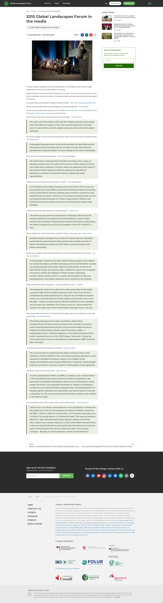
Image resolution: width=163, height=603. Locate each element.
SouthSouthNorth (71, 530)
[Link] (6, 3)
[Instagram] (104, 475)
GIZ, (92, 525)
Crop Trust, (105, 523)
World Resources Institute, (122, 532)
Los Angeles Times (43, 316)
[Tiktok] (126, 475)
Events (57, 3)
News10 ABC (56, 110)
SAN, (63, 530)
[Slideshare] (110, 475)
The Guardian (84, 106)
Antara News (62, 156)
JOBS (30, 505)
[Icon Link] (132, 475)
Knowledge (66, 3)
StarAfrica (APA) (69, 348)
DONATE (32, 520)
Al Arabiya (50, 113)
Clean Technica (61, 371)
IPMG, (81, 528)
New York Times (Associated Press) (82, 103)
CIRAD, (71, 523)
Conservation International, (93, 523)
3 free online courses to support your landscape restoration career (125, 17)
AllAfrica (80, 284)
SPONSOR (33, 516)
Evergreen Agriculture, (73, 525)
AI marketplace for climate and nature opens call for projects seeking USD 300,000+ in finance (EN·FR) (124, 36)
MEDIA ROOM (35, 524)
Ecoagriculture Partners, (117, 523)
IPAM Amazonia (89, 528)
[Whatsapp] (121, 475)
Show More (117, 597)
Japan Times (87, 233)
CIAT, (131, 520)
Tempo (79, 110)
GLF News (33, 11)
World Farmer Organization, (92, 532)
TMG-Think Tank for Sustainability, (89, 530)
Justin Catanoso (82, 402)
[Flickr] (115, 475)
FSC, (86, 525)
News (37, 497)
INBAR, (77, 528)
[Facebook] (87, 475)
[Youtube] (98, 475)
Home (27, 11)
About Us (48, 3)
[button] (82, 35)
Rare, (114, 528)
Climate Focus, (79, 523)
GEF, (89, 525)
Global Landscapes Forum (20, 3)
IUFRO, (97, 528)
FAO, (82, 525)
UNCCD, (103, 530)
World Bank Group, (107, 532)
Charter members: (124, 520)
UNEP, (108, 530)
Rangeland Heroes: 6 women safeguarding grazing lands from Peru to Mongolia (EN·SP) (124, 26)
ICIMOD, (97, 525)
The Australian (76, 117)
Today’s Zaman (40, 113)
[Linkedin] (93, 475)
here (71, 93)
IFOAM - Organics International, (110, 525)
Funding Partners (64, 541)
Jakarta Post (72, 110)
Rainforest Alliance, (105, 528)
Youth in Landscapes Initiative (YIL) (76, 535)
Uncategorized (48, 35)
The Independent (32, 139)
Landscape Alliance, (62, 523)
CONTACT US (34, 508)
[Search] (106, 3)
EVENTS (32, 512)
